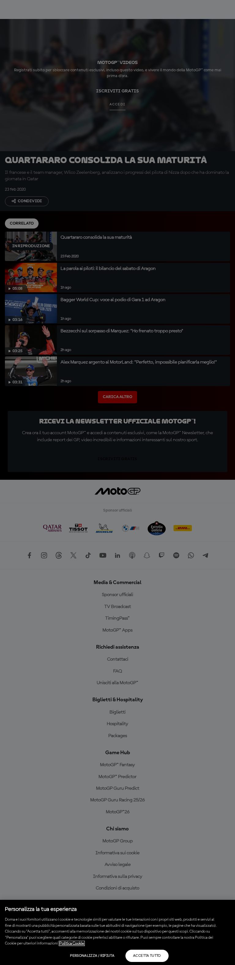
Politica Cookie (71, 943)
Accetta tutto (147, 956)
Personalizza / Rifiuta (92, 956)
